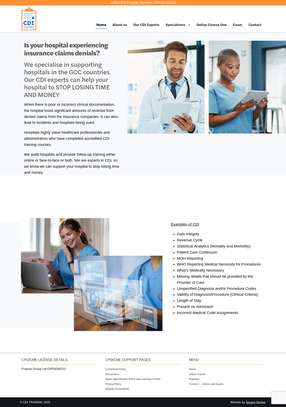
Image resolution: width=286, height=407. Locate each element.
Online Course (197, 374)
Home (101, 24)
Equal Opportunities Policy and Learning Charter (133, 379)
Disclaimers (112, 374)
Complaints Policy (115, 369)
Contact (255, 24)
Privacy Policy (113, 384)
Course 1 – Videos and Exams (206, 384)
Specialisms (175, 24)
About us (119, 24)
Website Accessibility (117, 388)
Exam (237, 24)
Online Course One (211, 24)
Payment (194, 379)
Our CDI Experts (146, 24)
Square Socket (255, 402)
